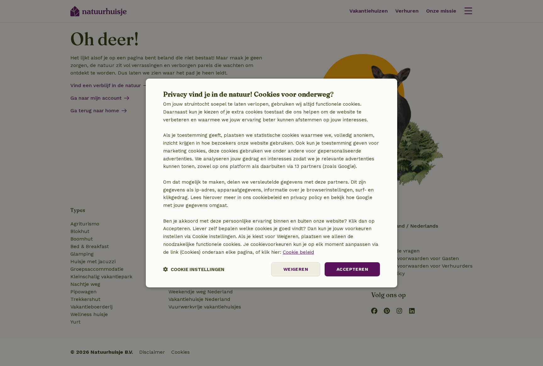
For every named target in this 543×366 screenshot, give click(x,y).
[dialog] (271, 183)
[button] (193, 269)
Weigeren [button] (295, 269)
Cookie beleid (298, 252)
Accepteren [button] (352, 269)
